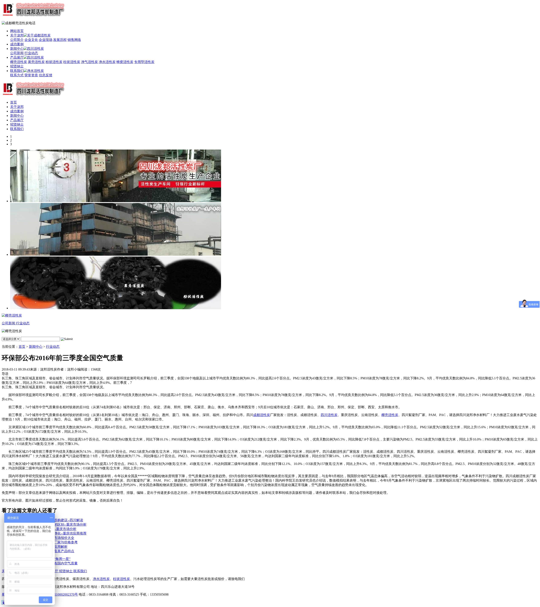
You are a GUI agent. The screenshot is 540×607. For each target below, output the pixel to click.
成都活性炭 (261, 415)
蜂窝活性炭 (124, 62)
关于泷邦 (17, 35)
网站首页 (17, 31)
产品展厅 (17, 57)
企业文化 (31, 40)
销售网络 (74, 40)
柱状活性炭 (71, 62)
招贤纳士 (17, 66)
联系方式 (17, 75)
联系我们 (17, 71)
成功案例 (17, 44)
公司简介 (17, 40)
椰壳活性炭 (18, 62)
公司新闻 (17, 53)
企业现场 (45, 40)
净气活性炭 (89, 62)
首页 (13, 102)
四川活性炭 (329, 415)
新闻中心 (17, 48)
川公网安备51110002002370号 (56, 594)
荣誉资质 (31, 75)
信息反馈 (45, 75)
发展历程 (60, 40)
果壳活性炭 (36, 62)
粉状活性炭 (54, 62)
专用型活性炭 (144, 62)
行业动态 (31, 53)
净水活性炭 (107, 62)
